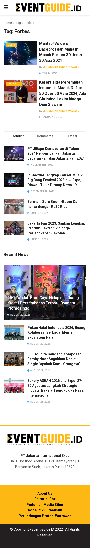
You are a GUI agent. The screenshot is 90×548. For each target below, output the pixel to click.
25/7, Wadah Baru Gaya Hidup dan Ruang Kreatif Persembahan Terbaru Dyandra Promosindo (43, 303)
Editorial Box (45, 499)
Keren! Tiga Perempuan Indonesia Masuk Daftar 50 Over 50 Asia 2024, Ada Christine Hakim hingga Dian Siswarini (62, 93)
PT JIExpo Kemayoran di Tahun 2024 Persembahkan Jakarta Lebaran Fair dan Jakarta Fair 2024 (56, 153)
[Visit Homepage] (49, 7)
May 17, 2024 (50, 72)
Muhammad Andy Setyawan (61, 67)
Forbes (29, 23)
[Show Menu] (6, 7)
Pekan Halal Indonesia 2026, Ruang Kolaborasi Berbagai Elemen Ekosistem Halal (57, 332)
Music (12, 45)
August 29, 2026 (20, 314)
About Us (45, 493)
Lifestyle (14, 84)
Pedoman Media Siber (45, 505)
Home (8, 23)
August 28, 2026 (40, 401)
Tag (18, 23)
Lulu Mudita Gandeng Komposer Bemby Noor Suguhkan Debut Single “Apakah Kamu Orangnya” (54, 359)
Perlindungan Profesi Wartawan (45, 516)
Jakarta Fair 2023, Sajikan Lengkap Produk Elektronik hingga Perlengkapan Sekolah (56, 228)
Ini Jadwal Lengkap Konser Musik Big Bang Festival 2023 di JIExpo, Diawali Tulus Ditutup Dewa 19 (55, 180)
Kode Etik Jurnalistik (45, 510)
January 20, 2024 (53, 117)
